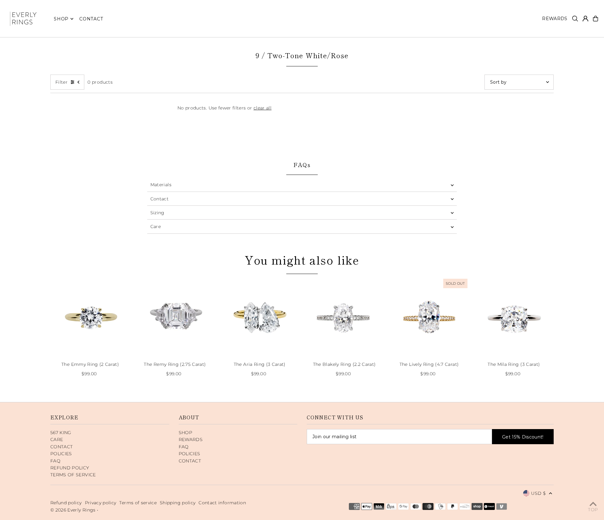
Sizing (157, 212)
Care (155, 226)
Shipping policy (177, 503)
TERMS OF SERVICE (73, 475)
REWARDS (191, 439)
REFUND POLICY (69, 468)
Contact (159, 199)
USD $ (538, 493)
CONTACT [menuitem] (91, 19)
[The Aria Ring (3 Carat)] (259, 317)
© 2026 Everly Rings (73, 510)
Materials (160, 184)
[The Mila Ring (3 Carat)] (514, 317)
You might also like (302, 259)
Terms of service (138, 503)
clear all (262, 108)
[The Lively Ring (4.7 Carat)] (429, 317)
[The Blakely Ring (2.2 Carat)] (344, 317)
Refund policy (66, 503)
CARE (56, 439)
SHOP (61, 19)
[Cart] (595, 18)
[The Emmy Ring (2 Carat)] (90, 317)
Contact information (222, 503)
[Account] (585, 18)
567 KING (60, 432)
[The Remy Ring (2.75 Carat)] (175, 317)
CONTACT (61, 447)
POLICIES (61, 453)
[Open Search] (575, 18)
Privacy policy (100, 503)
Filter (61, 82)
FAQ (55, 461)
